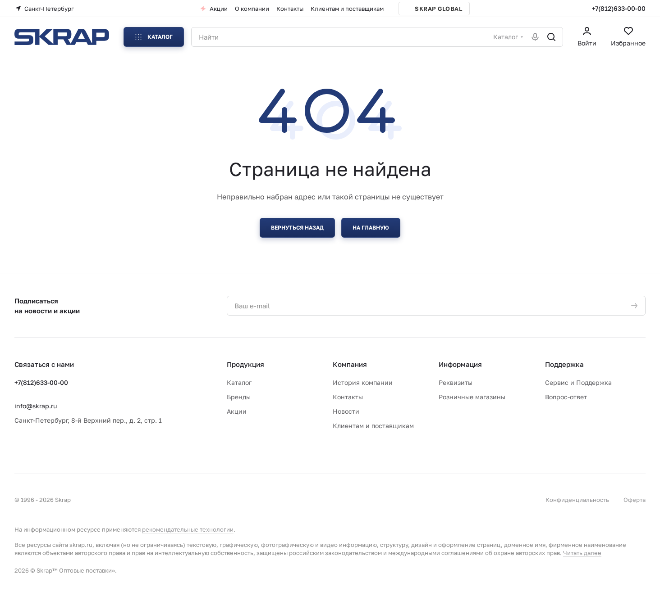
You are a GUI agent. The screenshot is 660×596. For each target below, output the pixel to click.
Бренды (239, 397)
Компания (350, 364)
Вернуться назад (297, 227)
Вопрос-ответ (566, 397)
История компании (363, 382)
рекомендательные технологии (188, 529)
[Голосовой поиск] (535, 36)
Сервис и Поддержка (578, 382)
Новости (346, 411)
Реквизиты (455, 382)
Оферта (634, 499)
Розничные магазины (472, 397)
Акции (237, 411)
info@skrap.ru (35, 406)
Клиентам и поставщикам (373, 425)
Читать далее (582, 552)
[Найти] (551, 37)
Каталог (239, 382)
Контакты (348, 397)
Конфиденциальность (577, 499)
